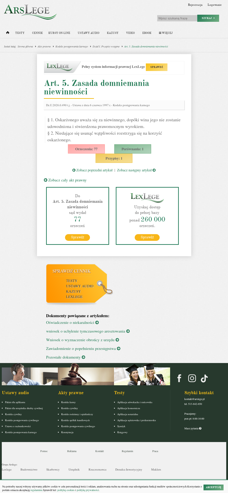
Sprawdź (77, 237)
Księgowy (122, 432)
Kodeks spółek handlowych (75, 420)
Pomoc (44, 451)
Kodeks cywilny (13, 414)
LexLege (74, 296)
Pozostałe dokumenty (64, 357)
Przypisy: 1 (114, 158)
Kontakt (99, 451)
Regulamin (127, 451)
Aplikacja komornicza (128, 408)
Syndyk (121, 426)
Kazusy (112, 33)
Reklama (71, 451)
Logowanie (215, 5)
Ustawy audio (88, 33)
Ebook (146, 33)
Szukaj (208, 18)
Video (130, 33)
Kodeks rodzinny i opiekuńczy (77, 414)
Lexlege (7, 469)
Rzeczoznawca (97, 469)
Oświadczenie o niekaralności (70, 322)
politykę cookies (66, 490)
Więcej (167, 33)
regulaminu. (36, 490)
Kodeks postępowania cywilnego (22, 420)
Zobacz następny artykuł (135, 170)
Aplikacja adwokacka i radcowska (134, 402)
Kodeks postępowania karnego (71, 46)
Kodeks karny (68, 402)
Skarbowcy (53, 469)
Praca (155, 451)
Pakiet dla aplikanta (15, 402)
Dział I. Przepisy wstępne (106, 46)
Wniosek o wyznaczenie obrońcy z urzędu (81, 339)
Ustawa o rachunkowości (18, 426)
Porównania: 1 (133, 148)
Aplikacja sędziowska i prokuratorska (136, 420)
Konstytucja (67, 432)
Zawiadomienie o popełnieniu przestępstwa (81, 348)
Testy (19, 33)
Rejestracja (195, 5)
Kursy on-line (59, 33)
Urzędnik (74, 469)
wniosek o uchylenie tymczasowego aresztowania (86, 331)
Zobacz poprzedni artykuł (93, 170)
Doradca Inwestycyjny (128, 469)
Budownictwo (28, 469)
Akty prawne (44, 46)
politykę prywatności (88, 490)
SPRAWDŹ (156, 67)
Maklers (156, 469)
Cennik (37, 33)
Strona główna (25, 46)
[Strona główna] (7, 33)
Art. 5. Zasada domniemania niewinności (146, 46)
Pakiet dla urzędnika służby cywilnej (24, 408)
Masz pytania (191, 428)
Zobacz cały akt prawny (67, 180)
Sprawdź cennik (72, 271)
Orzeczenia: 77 (86, 148)
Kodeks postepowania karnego (21, 432)
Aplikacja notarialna (127, 414)
